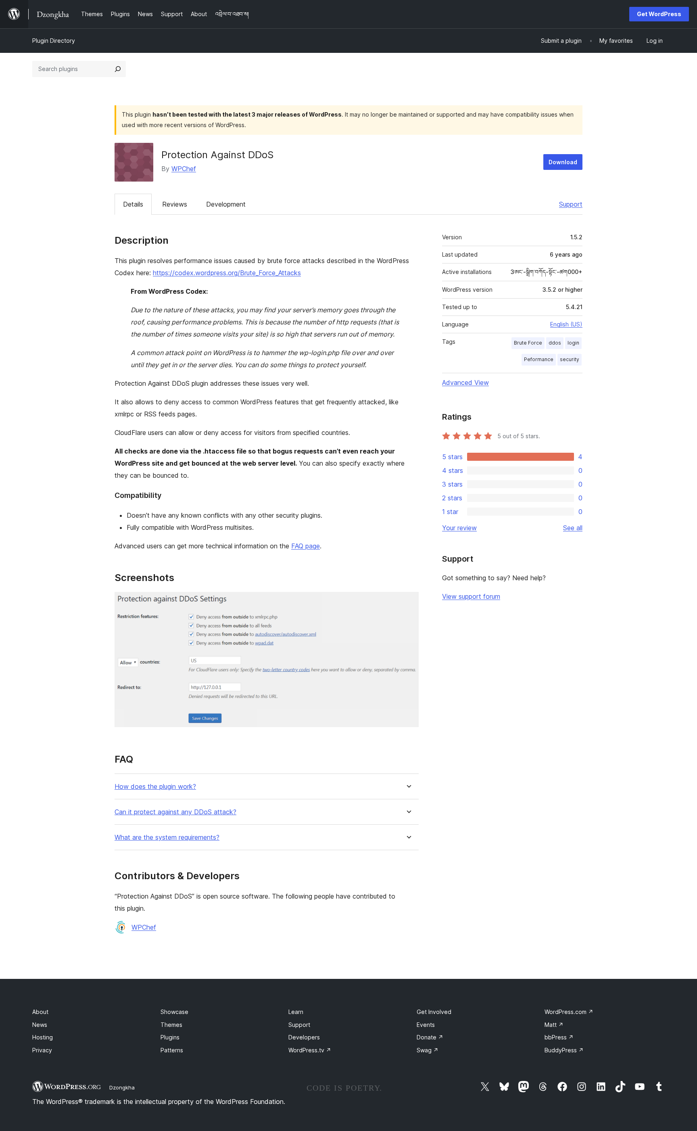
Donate (430, 1037)
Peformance (538, 359)
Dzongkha (122, 1087)
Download (563, 162)
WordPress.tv (309, 1050)
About (40, 1011)
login (573, 343)
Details (133, 204)
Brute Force (528, 343)
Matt (554, 1024)
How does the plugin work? (155, 786)
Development (226, 204)
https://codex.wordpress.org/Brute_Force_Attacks (227, 273)
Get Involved (434, 1011)
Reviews (174, 204)
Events (426, 1024)
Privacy (42, 1050)
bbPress (559, 1037)
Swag (427, 1050)
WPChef (183, 169)
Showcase (174, 1011)
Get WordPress (659, 13)
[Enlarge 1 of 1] (408, 603)
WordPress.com (569, 1011)
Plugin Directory (53, 40)
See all (572, 528)
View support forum (471, 596)
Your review (459, 528)
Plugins (170, 1037)
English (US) (566, 324)
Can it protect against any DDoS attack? (175, 812)
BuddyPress (564, 1050)
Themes (171, 1024)
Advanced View (465, 382)
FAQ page (305, 546)
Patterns (172, 1050)
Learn (295, 1011)
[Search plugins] (118, 69)
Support (570, 204)
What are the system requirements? (167, 837)
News (39, 1024)
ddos (555, 343)
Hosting (42, 1037)
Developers (304, 1037)
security (569, 359)
